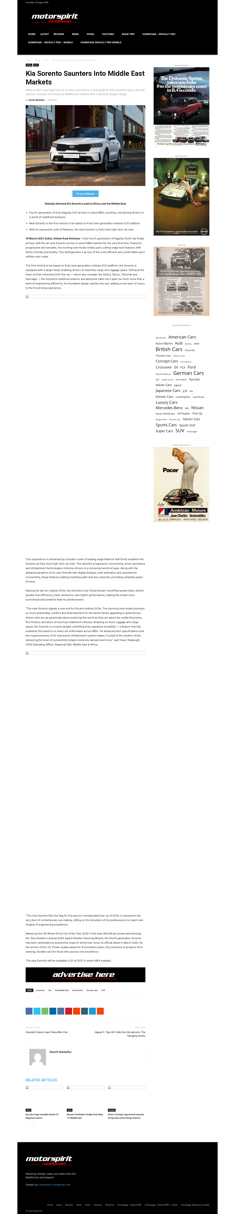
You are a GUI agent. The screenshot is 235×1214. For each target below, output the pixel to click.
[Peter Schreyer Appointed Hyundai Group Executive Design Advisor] (126, 1099)
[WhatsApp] (44, 1011)
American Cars (182, 337)
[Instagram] (201, 2)
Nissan (197, 407)
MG (187, 408)
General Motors (163, 374)
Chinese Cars (163, 355)
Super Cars (164, 431)
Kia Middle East (62, 990)
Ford (192, 367)
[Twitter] (37, 1011)
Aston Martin (164, 343)
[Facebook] (195, 2)
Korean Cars (92, 990)
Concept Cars (167, 361)
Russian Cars (174, 419)
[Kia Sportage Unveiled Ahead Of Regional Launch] (44, 1099)
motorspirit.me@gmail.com (55, 1184)
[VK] (60, 1011)
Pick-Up (197, 413)
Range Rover (161, 419)
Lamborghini (183, 396)
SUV (103, 990)
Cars (46, 60)
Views (90, 34)
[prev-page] (28, 1125)
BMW (196, 343)
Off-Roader (183, 413)
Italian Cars (164, 385)
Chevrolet (190, 350)
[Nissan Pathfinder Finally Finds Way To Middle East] (85, 1099)
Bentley (188, 344)
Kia (50, 990)
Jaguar (178, 385)
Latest (44, 34)
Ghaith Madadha (37, 100)
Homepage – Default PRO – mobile (50, 42)
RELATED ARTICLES (41, 1080)
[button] (205, 34)
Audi (179, 343)
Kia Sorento (77, 990)
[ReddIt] (76, 1011)
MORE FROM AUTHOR (78, 1080)
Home (31, 34)
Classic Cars (179, 355)
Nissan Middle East (165, 413)
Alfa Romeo (161, 338)
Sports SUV (187, 425)
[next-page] (33, 1125)
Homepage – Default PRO (158, 34)
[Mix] (100, 1011)
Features (108, 34)
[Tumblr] (84, 1011)
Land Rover (198, 396)
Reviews (59, 34)
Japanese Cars (168, 390)
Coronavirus (185, 361)
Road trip (128, 34)
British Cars (169, 349)
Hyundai (194, 379)
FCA (182, 367)
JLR (185, 391)
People (112, 1110)
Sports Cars (166, 425)
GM (157, 379)
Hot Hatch (181, 379)
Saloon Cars (191, 419)
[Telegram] (92, 1011)
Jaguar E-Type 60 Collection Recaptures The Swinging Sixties (119, 1034)
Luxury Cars (167, 402)
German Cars (188, 373)
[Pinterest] (206, 2)
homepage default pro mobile (101, 42)
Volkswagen (192, 431)
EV (176, 367)
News (75, 34)
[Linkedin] (52, 1011)
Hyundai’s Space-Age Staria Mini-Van (47, 1032)
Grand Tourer (167, 379)
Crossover (40, 990)
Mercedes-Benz (169, 407)
